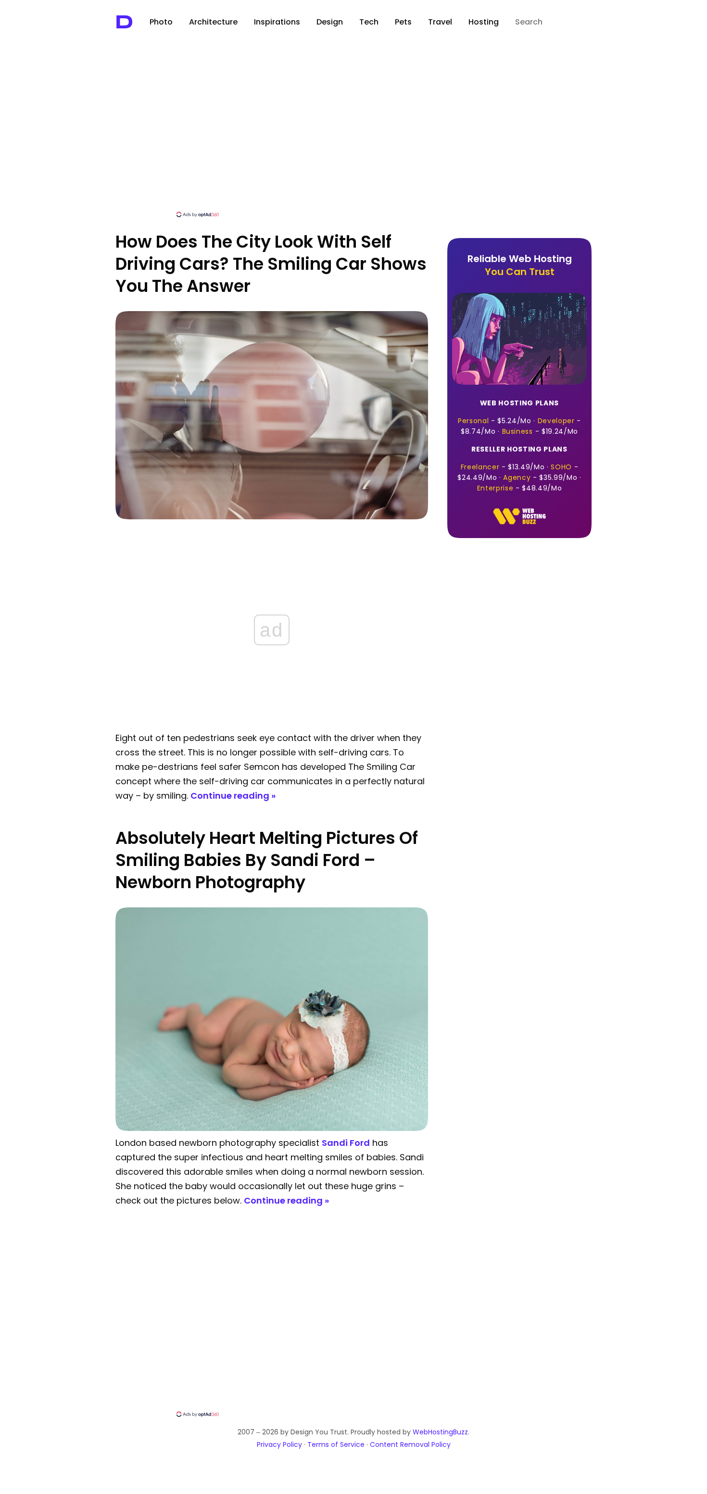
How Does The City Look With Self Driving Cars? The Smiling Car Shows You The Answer (271, 264)
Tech (369, 21)
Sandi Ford (346, 1143)
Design (329, 21)
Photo (161, 21)
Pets (403, 21)
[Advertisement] (353, 138)
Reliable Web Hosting (519, 265)
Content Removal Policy (410, 1444)
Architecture (213, 21)
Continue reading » (233, 796)
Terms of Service (336, 1444)
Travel (440, 21)
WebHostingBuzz (440, 1432)
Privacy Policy (279, 1444)
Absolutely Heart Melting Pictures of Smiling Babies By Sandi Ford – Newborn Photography (266, 860)
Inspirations (277, 21)
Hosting (483, 21)
